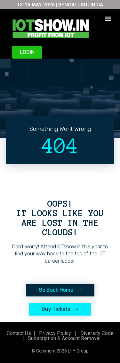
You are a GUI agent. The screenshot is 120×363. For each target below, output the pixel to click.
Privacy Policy (54, 333)
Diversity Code (96, 333)
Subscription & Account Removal (62, 338)
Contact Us (19, 333)
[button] (108, 18)
